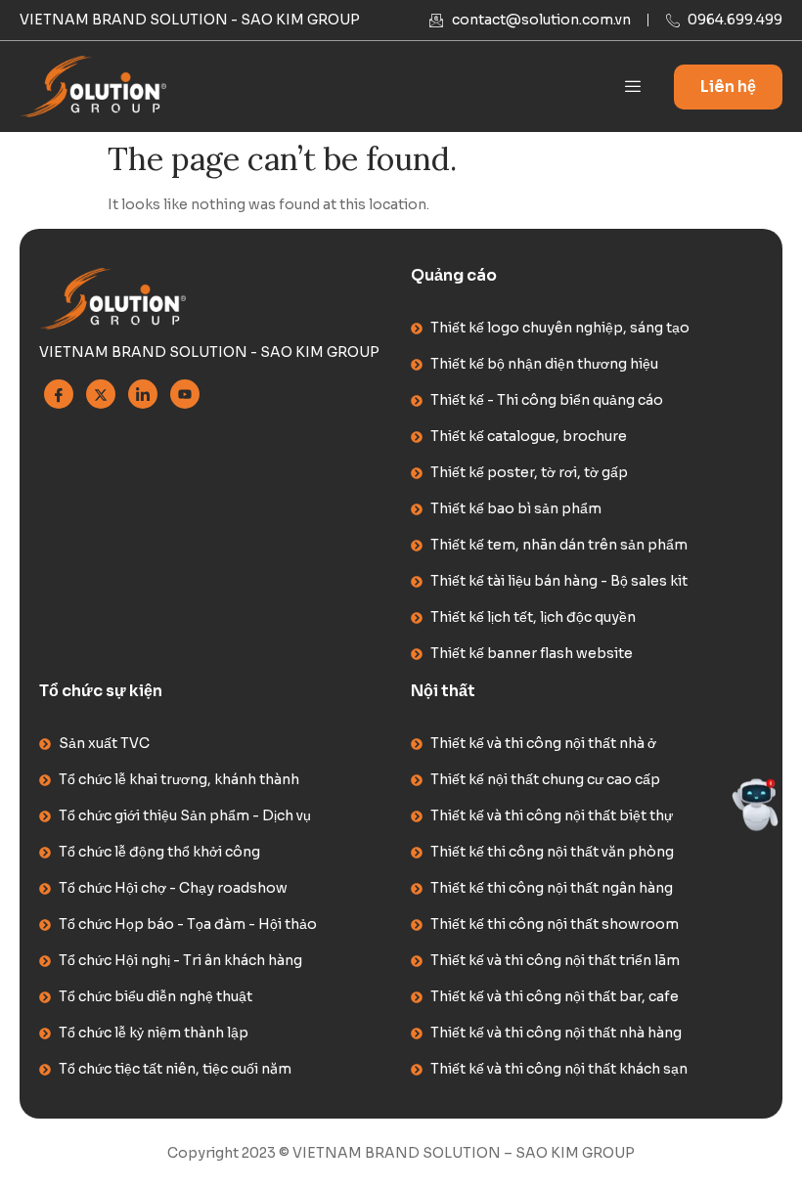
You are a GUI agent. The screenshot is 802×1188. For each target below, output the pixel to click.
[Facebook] (58, 394)
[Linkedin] (142, 394)
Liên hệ (728, 86)
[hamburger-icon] (632, 86)
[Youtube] (185, 394)
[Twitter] (100, 394)
